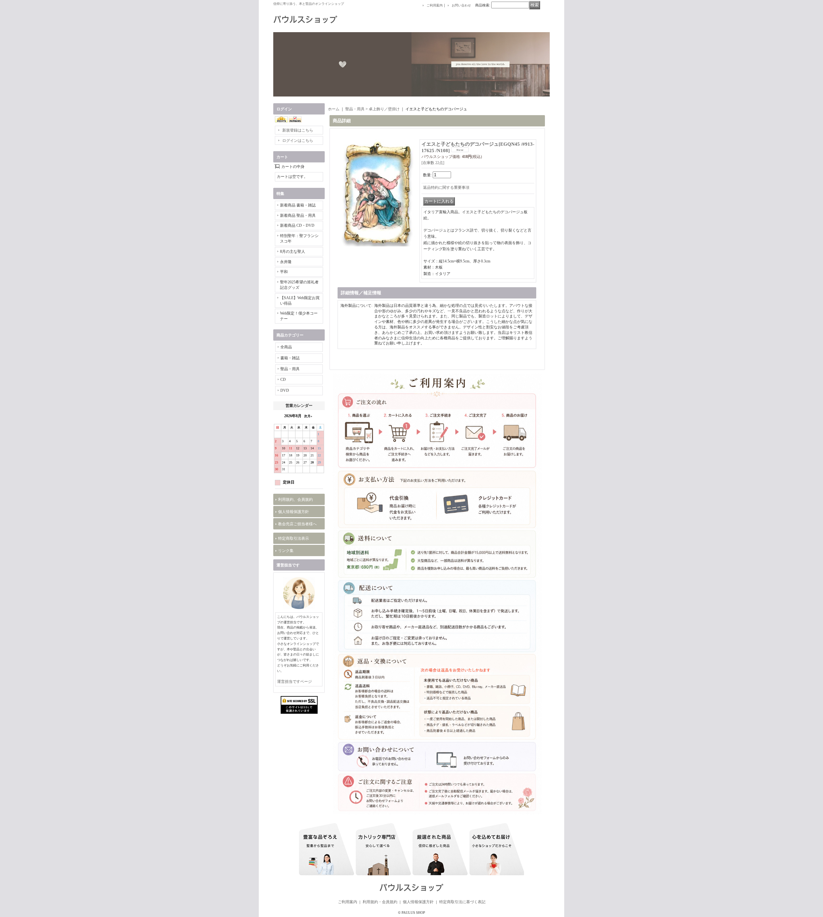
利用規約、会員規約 (295, 499)
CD (283, 379)
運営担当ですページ (294, 681)
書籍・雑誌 (290, 358)
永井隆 (286, 262)
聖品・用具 (290, 369)
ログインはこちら (297, 140)
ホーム (333, 109)
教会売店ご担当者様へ (297, 524)
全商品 (286, 347)
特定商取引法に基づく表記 (462, 902)
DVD (284, 390)
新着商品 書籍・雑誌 (298, 205)
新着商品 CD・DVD (297, 225)
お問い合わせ (461, 5)
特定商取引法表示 (293, 538)
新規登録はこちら (297, 130)
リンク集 (286, 550)
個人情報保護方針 (293, 511)
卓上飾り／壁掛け (384, 109)
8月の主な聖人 (292, 251)
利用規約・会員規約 (380, 902)
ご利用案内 (435, 5)
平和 (284, 272)
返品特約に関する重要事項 (446, 187)
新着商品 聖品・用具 (298, 215)
